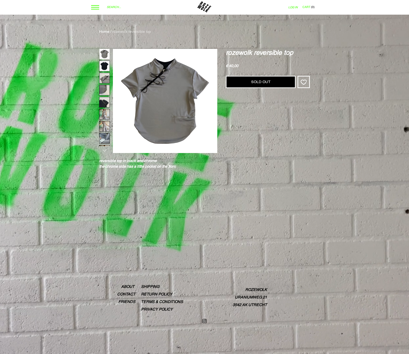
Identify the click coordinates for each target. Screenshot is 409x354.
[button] (95, 7)
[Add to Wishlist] (304, 82)
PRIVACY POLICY (157, 309)
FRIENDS (126, 301)
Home (104, 31)
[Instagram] (204, 321)
